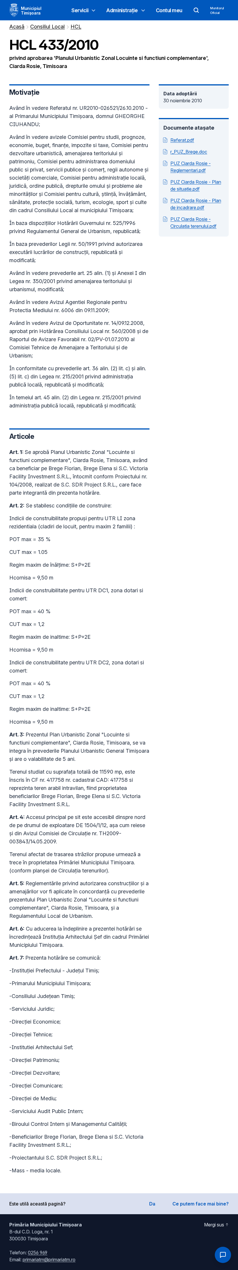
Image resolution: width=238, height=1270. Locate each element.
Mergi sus (214, 1225)
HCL (76, 27)
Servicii (79, 10)
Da (152, 1204)
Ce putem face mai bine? (200, 1204)
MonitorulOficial (217, 10)
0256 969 (37, 1252)
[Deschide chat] (223, 1255)
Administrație (122, 10)
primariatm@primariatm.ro (49, 1259)
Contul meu (169, 10)
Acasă (16, 27)
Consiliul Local (47, 27)
